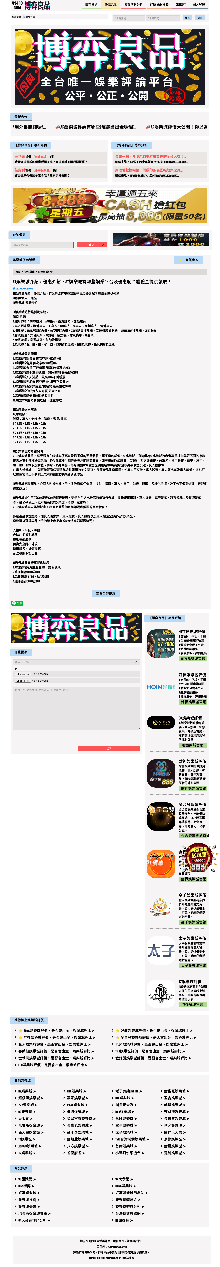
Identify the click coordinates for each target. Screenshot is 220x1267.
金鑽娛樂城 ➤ (175, 1146)
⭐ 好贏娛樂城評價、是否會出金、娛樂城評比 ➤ (154, 1031)
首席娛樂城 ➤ (126, 1146)
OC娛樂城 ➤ (27, 1112)
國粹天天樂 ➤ (175, 1132)
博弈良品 (115, 1258)
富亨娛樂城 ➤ (126, 1125)
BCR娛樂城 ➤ (125, 1112)
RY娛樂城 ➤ (27, 1091)
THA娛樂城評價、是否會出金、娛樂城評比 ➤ (150, 1051)
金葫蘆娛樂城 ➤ (79, 1139)
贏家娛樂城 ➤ (78, 1098)
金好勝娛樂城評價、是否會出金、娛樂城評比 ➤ (153, 1058)
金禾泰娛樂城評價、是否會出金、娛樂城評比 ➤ (56, 1058)
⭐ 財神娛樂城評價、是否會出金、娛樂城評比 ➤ (57, 1037)
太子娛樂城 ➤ (126, 1132)
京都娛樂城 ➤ (175, 1139)
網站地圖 (128, 1258)
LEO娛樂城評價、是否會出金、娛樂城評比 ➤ (53, 1065)
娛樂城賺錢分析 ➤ (130, 1207)
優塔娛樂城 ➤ (78, 1112)
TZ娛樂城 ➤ (27, 1139)
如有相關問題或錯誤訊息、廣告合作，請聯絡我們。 (111, 1241)
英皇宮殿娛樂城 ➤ (81, 1119)
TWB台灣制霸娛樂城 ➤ (133, 1139)
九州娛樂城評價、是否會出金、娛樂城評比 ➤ (152, 1044)
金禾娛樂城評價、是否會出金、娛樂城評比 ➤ (54, 1044)
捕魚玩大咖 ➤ (126, 1105)
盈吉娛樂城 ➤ (175, 1098)
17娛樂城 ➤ (27, 1153)
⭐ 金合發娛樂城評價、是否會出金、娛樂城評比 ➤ (156, 1037)
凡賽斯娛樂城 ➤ (31, 1125)
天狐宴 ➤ (25, 1119)
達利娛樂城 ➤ (175, 1153)
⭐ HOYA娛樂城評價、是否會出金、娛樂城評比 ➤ (56, 1031)
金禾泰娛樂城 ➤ (79, 1132)
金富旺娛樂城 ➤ (177, 1091)
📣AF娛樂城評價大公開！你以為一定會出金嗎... (99, 127)
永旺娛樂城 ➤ (126, 1119)
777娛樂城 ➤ (28, 1105)
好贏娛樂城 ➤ (29, 1193)
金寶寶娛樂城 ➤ (177, 1119)
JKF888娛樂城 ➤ (30, 1146)
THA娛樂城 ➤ (76, 1091)
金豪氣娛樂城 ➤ (79, 1125)
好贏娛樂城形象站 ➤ (132, 1193)
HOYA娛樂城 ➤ (126, 1186)
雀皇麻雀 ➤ (76, 1153)
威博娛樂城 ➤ (175, 1105)
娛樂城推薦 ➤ (29, 1200)
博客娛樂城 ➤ (175, 1125)
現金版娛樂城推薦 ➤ (34, 1213)
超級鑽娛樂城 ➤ (31, 1098)
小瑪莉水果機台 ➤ (130, 1153)
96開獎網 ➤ (27, 1179)
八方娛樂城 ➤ (78, 1146)
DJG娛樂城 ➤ (125, 1098)
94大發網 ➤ (124, 1179)
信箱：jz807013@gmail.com (113, 1246)
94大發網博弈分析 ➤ (34, 1220)
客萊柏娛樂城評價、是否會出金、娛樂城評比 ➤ (56, 1051)
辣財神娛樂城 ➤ (177, 1112)
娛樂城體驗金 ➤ (128, 1200)
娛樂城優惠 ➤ (29, 1207)
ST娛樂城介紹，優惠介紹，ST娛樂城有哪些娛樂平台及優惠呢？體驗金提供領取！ (92, 282)
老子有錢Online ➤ (129, 1091)
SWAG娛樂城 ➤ (77, 1105)
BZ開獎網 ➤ (124, 1220)
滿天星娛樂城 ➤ (31, 1132)
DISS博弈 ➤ (26, 1186)
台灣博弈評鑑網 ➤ (130, 1213)
